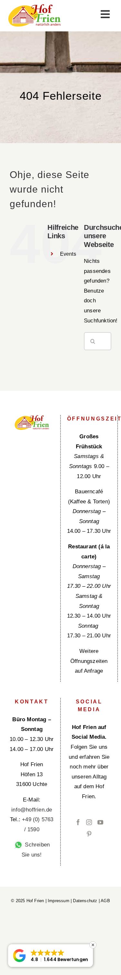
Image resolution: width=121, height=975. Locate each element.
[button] (50, 955)
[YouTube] (100, 822)
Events (68, 254)
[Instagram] (89, 822)
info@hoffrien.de (31, 810)
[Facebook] (78, 822)
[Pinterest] (89, 834)
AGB (105, 900)
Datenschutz (85, 900)
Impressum (58, 900)
